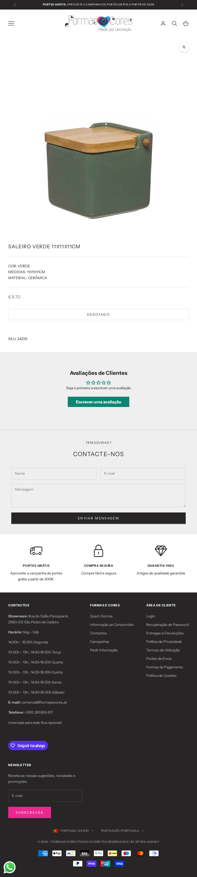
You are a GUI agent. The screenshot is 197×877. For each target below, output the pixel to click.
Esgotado (98, 314)
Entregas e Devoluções (165, 633)
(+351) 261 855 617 (39, 712)
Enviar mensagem (98, 518)
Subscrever (30, 812)
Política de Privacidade (164, 641)
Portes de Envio (159, 658)
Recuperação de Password (167, 624)
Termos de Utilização (163, 650)
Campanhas (99, 641)
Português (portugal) (120, 830)
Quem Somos (101, 616)
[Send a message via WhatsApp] (10, 867)
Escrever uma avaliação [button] (98, 401)
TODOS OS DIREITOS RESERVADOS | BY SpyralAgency (118, 842)
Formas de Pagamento (164, 667)
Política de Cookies (161, 675)
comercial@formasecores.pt (44, 702)
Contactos (98, 633)
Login (150, 616)
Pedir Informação (104, 650)
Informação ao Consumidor (112, 624)
